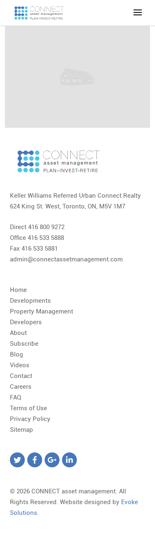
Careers (20, 386)
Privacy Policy (30, 419)
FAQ (15, 397)
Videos (19, 365)
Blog (16, 354)
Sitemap (21, 429)
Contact (21, 376)
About (18, 333)
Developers (26, 322)
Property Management (41, 311)
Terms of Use (28, 408)
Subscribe (24, 343)
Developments (30, 300)
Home (18, 290)
